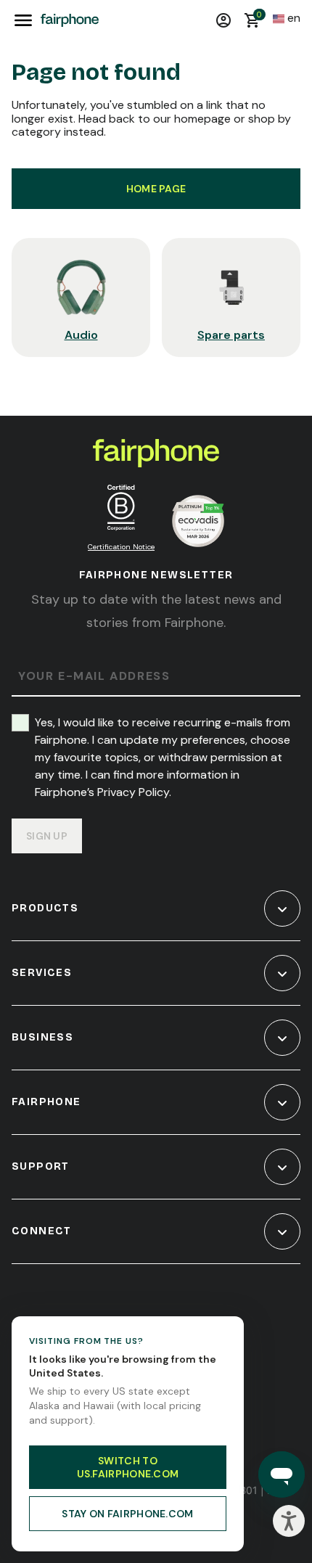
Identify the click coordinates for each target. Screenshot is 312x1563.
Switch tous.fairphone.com (128, 1467)
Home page (156, 188)
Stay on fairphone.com (127, 1513)
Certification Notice (121, 546)
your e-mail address (94, 677)
